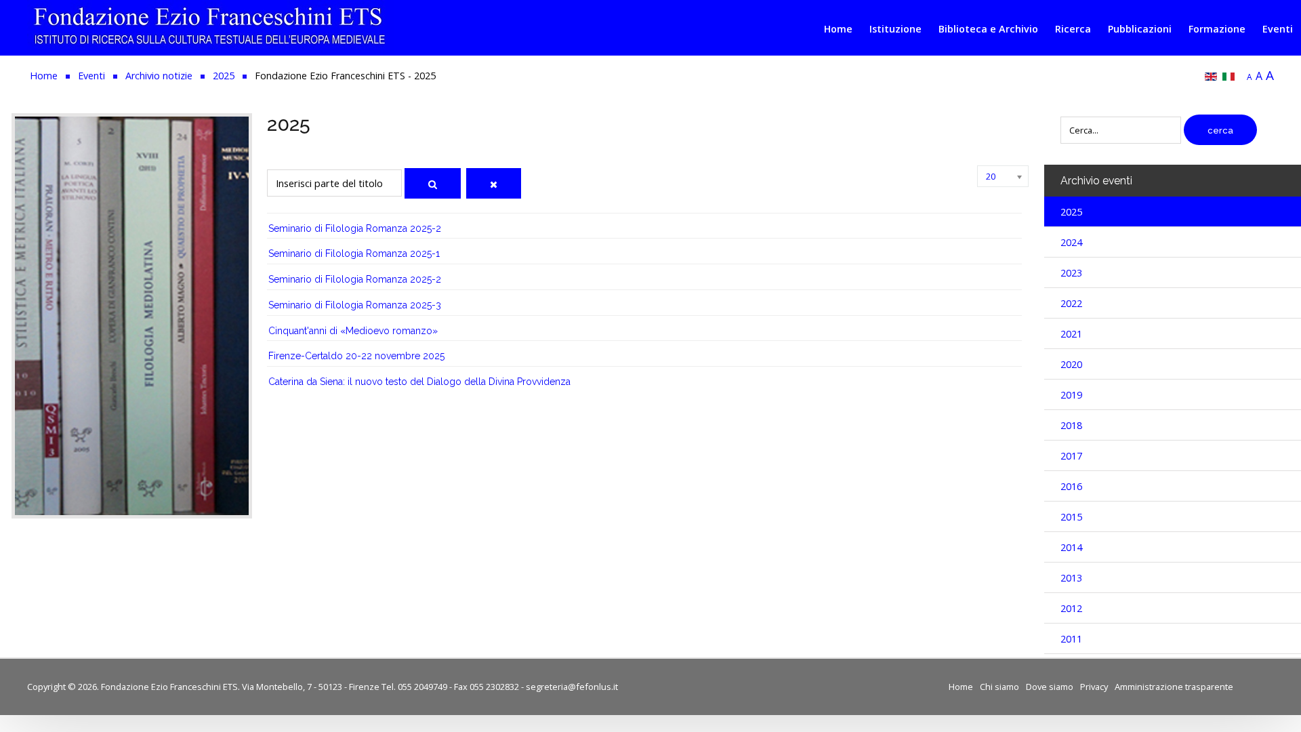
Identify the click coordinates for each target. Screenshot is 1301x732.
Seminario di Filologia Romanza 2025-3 (354, 305)
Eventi (1277, 28)
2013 (1071, 577)
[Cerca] (433, 183)
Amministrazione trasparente (1174, 686)
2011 (1071, 638)
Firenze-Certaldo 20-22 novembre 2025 (356, 355)
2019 (1071, 394)
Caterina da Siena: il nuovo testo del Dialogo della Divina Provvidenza (419, 381)
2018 (1071, 425)
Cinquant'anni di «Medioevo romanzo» (353, 330)
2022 (1071, 303)
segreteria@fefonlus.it (572, 686)
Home (838, 28)
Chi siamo (999, 686)
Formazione (1217, 28)
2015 (1071, 516)
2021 (1071, 333)
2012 (1071, 608)
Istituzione (895, 28)
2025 (1071, 211)
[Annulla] (493, 183)
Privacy (1094, 686)
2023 (1071, 272)
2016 (1071, 486)
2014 (1071, 547)
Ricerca (1073, 28)
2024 (1071, 242)
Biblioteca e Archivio (988, 28)
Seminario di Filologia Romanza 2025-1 (354, 253)
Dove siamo (1049, 686)
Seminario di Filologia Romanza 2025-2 (354, 228)
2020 (1071, 364)
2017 (1071, 455)
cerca (1220, 130)
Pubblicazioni (1140, 28)
